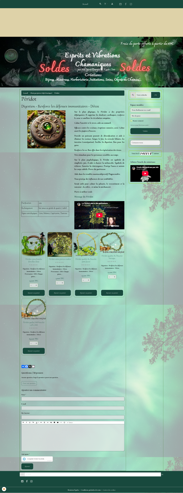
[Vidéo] (57, 422)
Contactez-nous (137, 143)
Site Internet (25, 413)
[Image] (54, 422)
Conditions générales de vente (91, 490)
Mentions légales (73, 490)
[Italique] (26, 422)
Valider (145, 131)
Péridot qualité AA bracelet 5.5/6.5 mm (33, 323)
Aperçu (71, 422)
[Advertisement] (91, 22)
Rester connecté (138, 121)
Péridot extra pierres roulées (60, 259)
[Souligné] (30, 422)
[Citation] (41, 422)
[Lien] (47, 422)
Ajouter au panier (34, 293)
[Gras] (23, 422)
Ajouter (27, 466)
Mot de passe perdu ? (144, 125)
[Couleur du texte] (37, 422)
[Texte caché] (51, 422)
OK (155, 95)
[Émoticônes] (64, 422)
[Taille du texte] (33, 422)
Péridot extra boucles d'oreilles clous (33, 260)
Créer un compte (134, 125)
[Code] (61, 422)
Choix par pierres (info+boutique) (41, 93)
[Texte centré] (44, 422)
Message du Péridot (83, 196)
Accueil (85, 4)
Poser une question (29, 383)
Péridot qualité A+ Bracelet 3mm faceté (85, 260)
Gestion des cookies (109, 490)
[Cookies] (4, 489)
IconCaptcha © (49, 460)
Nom (23, 395)
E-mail (23, 404)
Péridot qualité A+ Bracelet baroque (112, 257)
